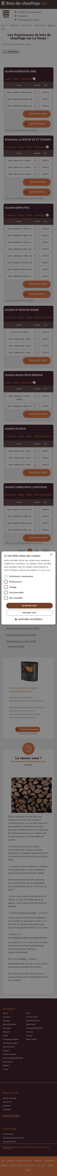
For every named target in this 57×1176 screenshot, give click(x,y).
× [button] (51, 555)
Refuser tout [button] (29, 612)
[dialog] (28, 588)
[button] (28, 619)
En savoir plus (44, 570)
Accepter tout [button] (29, 605)
